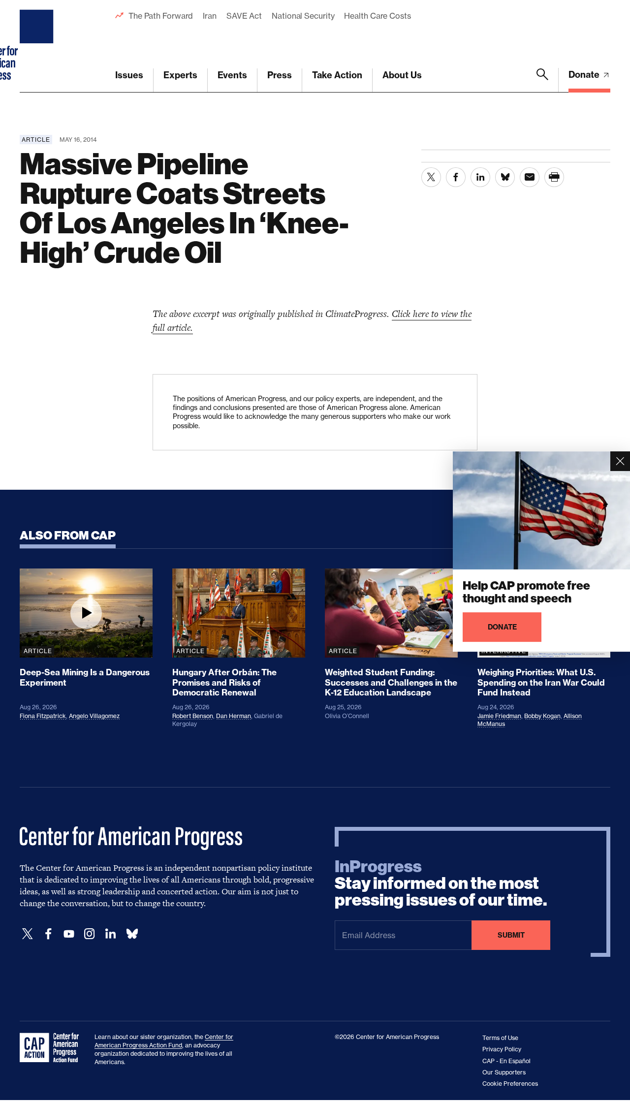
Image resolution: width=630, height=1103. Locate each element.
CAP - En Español (506, 1061)
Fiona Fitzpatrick (43, 716)
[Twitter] (27, 933)
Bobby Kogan (542, 716)
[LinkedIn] (110, 933)
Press (279, 75)
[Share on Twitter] (431, 177)
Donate (584, 74)
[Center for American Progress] (38, 46)
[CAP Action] (52, 1048)
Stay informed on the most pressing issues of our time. (441, 883)
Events (232, 75)
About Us (402, 75)
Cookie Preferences (510, 1083)
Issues (129, 75)
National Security (303, 16)
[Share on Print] (554, 177)
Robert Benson (192, 716)
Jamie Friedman (499, 716)
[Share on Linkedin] (480, 177)
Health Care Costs (377, 16)
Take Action (337, 75)
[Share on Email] (529, 177)
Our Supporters (504, 1072)
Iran (210, 16)
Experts (180, 75)
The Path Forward (160, 16)
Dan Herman (233, 716)
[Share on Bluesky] (505, 177)
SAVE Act (244, 16)
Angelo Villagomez (94, 716)
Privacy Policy (501, 1049)
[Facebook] (48, 933)
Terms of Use (500, 1037)
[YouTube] (69, 933)
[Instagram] (89, 933)
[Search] (542, 80)
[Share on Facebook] (456, 177)
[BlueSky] (132, 933)
